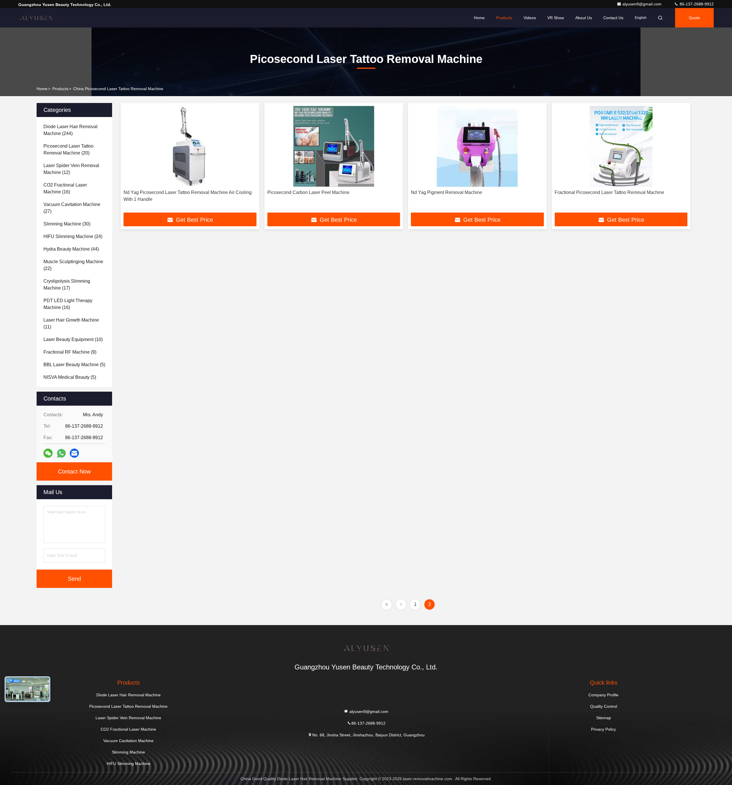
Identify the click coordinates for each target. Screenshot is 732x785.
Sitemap (603, 717)
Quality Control (603, 706)
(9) (69, 352)
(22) (73, 265)
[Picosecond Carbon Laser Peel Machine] (333, 146)
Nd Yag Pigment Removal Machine (446, 192)
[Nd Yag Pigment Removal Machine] (477, 146)
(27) (71, 208)
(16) (65, 188)
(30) (66, 223)
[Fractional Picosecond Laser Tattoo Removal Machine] (621, 146)
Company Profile (603, 695)
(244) (70, 130)
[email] (74, 453)
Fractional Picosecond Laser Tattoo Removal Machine (609, 192)
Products (504, 17)
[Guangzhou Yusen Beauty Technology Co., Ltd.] (36, 18)
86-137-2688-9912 (696, 4)
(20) (68, 149)
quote (694, 17)
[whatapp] (61, 453)
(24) (72, 236)
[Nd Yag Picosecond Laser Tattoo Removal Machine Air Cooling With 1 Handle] (190, 146)
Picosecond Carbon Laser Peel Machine (308, 192)
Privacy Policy (603, 729)
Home (479, 17)
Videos (530, 17)
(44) (71, 249)
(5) (74, 364)
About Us (583, 17)
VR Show (555, 17)
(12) (71, 169)
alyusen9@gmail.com (642, 4)
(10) (73, 339)
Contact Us (613, 17)
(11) (71, 323)
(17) (66, 284)
